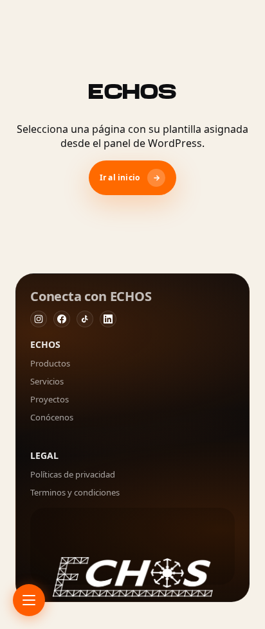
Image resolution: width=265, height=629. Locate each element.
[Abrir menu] (29, 600)
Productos (50, 363)
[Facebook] (61, 319)
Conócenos (51, 417)
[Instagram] (38, 319)
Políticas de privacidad (72, 474)
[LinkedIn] (108, 319)
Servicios (47, 381)
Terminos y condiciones (75, 492)
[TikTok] (85, 319)
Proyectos (49, 399)
